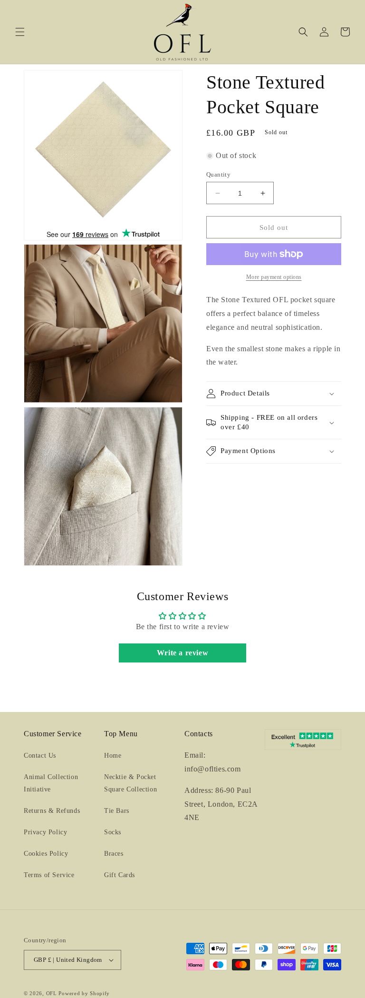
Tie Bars (116, 810)
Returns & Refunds (52, 810)
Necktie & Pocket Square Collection (130, 782)
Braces (114, 853)
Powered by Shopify (84, 993)
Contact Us (40, 755)
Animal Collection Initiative (51, 782)
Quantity (218, 174)
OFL (51, 993)
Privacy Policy (45, 832)
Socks (112, 832)
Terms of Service (49, 875)
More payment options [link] (274, 277)
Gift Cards (119, 875)
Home (112, 755)
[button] (20, 31)
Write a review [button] (182, 653)
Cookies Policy (46, 853)
